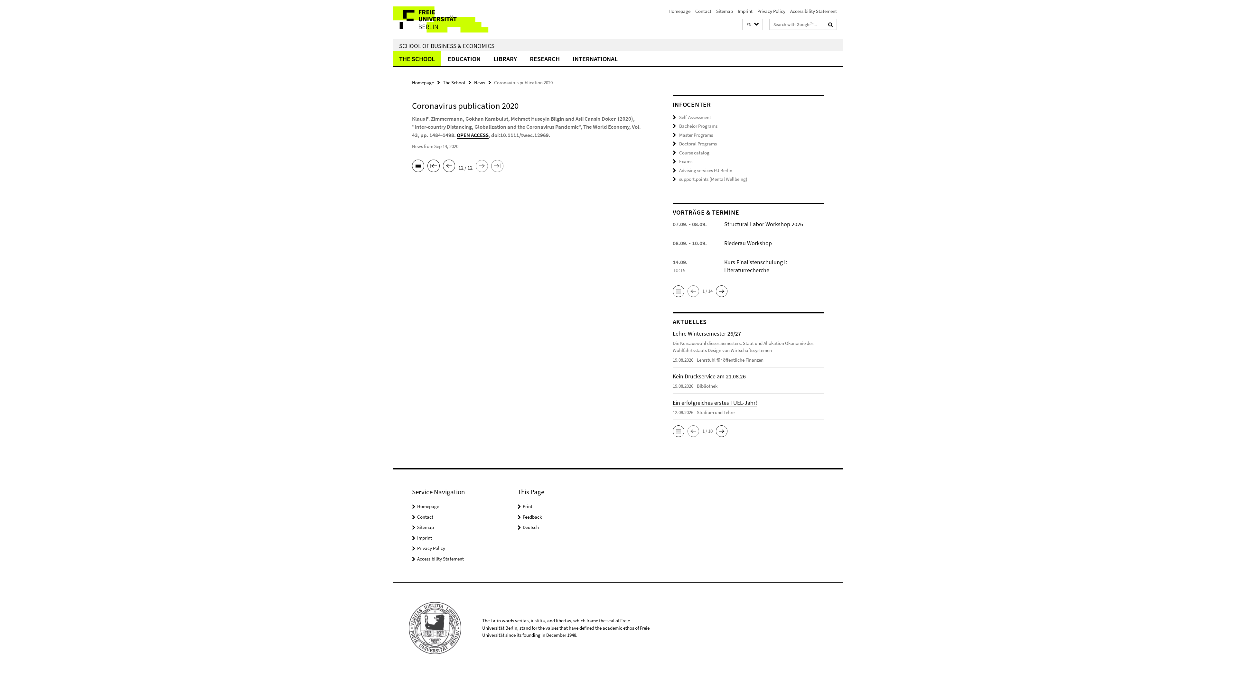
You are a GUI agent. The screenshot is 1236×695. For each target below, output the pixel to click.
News (479, 82)
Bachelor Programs (698, 126)
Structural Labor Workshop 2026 (763, 224)
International (595, 59)
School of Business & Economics (446, 46)
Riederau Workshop (748, 243)
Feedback (532, 517)
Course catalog (694, 153)
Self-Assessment (695, 117)
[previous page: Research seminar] (449, 167)
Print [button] (527, 506)
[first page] (433, 167)
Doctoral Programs (698, 144)
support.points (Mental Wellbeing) (713, 179)
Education (464, 59)
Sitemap (724, 11)
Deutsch (531, 527)
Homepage (679, 11)
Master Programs (696, 135)
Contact (703, 11)
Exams (685, 161)
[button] (752, 25)
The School (417, 59)
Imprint (745, 11)
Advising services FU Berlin (705, 170)
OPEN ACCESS (473, 135)
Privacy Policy (771, 11)
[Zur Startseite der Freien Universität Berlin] (447, 19)
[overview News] (418, 167)
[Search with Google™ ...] (831, 24)
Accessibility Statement (813, 11)
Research (545, 59)
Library (505, 59)
